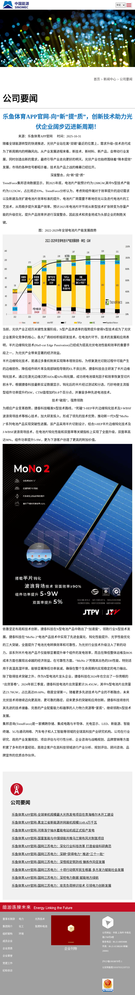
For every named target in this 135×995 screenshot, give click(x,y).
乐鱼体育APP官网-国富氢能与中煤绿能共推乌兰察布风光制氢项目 (58, 838)
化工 (21, 926)
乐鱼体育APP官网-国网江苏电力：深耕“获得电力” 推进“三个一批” (58, 854)
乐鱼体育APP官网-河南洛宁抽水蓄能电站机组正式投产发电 (53, 830)
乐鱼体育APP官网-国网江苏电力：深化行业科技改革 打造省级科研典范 (61, 846)
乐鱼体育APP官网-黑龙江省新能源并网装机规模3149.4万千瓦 (54, 822)
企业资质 (7, 948)
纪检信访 (7, 970)
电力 (21, 919)
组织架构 (7, 933)
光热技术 (40, 919)
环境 (21, 933)
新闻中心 (110, 79)
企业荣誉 (7, 955)
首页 (97, 79)
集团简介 (7, 926)
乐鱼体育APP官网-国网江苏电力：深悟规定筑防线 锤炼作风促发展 (58, 862)
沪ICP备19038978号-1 (112, 961)
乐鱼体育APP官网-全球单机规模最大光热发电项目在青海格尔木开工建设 (63, 814)
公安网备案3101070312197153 (116, 967)
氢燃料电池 (41, 926)
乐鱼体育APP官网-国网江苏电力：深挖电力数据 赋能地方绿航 (55, 878)
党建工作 (7, 963)
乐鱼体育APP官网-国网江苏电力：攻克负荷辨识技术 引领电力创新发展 (61, 885)
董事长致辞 (9, 919)
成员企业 (7, 941)
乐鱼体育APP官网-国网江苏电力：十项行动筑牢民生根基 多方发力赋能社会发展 (68, 870)
